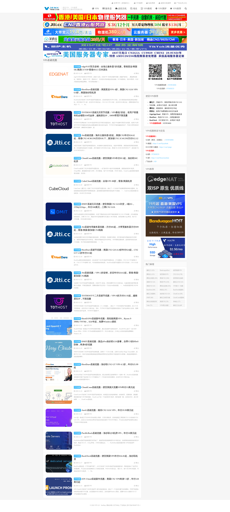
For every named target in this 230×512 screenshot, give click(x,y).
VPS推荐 (176, 8)
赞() (137, 73)
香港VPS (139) (164, 282)
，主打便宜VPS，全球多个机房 (165, 120)
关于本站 (116, 505)
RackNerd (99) (151, 290)
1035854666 (172, 85)
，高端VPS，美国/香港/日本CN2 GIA (166, 102)
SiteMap (103, 505)
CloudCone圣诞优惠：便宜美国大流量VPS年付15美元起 (108, 387)
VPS (96, 8)
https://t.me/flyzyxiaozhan (160, 158)
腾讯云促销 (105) (165, 286)
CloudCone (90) (177, 294)
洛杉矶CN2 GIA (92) (165, 294)
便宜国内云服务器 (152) (178, 278)
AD (155, 161)
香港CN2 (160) (164, 278)
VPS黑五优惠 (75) (164, 306)
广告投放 (123, 505)
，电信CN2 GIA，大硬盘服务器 (165, 117)
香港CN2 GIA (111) (151, 286)
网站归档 (109, 505)
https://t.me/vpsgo (166, 147)
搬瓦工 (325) (150, 270)
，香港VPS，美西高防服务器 (166, 114)
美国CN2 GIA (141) (151, 282)
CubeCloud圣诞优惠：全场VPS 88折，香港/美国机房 (107, 181)
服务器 (108, 8)
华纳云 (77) (176, 301)
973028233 (170, 88)
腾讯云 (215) (150, 274)
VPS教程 (147, 8)
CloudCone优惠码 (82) (178, 298)
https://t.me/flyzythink (160, 143)
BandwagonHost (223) (165, 270)
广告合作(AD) (181, 3)
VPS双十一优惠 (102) (178, 286)
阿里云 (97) (163, 290)
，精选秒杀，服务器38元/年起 (163, 108)
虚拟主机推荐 (165, 3)
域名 (134, 8)
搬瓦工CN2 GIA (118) (178, 282)
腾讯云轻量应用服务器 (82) (152, 302)
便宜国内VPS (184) (164, 274)
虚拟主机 (122, 8)
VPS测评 (162, 8)
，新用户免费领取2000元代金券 (164, 111)
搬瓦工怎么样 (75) (177, 306)
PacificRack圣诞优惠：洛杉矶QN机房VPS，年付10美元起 (109, 433)
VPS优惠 (77, 66)
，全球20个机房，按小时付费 (163, 105)
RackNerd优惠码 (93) (178, 290)
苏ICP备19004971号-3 (133, 505)
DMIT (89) (150, 297)
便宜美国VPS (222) (177, 270)
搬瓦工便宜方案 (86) (165, 298)
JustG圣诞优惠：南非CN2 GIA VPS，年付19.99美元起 (107, 410)
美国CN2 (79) (164, 301)
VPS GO (51, 8)
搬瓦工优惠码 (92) (151, 294)
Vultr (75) (149, 305)
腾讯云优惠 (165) (152, 278)
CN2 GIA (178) (177, 274)
